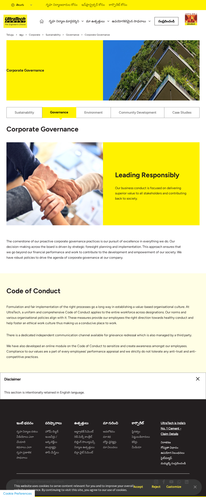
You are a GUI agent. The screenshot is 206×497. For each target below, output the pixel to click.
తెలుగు (20, 5)
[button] (195, 486)
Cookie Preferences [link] (17, 493)
